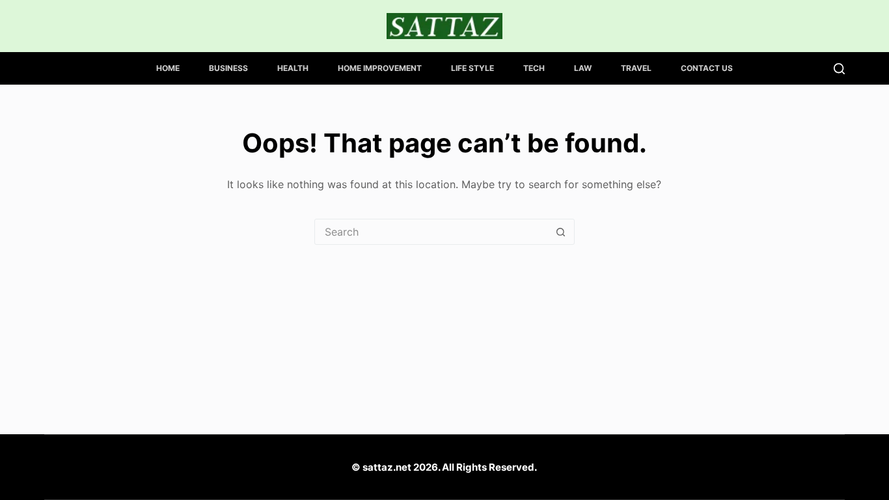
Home (168, 68)
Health (292, 68)
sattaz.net (386, 467)
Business (228, 68)
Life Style (472, 68)
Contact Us (707, 68)
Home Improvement (380, 68)
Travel (636, 68)
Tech (534, 68)
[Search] (839, 68)
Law (583, 68)
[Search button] (561, 232)
